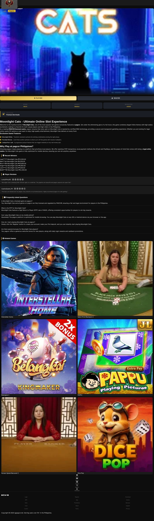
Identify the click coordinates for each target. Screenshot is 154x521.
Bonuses (128, 502)
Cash (26, 505)
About (77, 505)
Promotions (77, 502)
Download (127, 497)
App (77, 500)
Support (128, 505)
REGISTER (117, 98)
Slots (26, 502)
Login (4, 11)
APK (26, 500)
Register (11, 11)
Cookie (26, 508)
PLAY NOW (39, 98)
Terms (77, 508)
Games (128, 500)
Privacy (128, 508)
